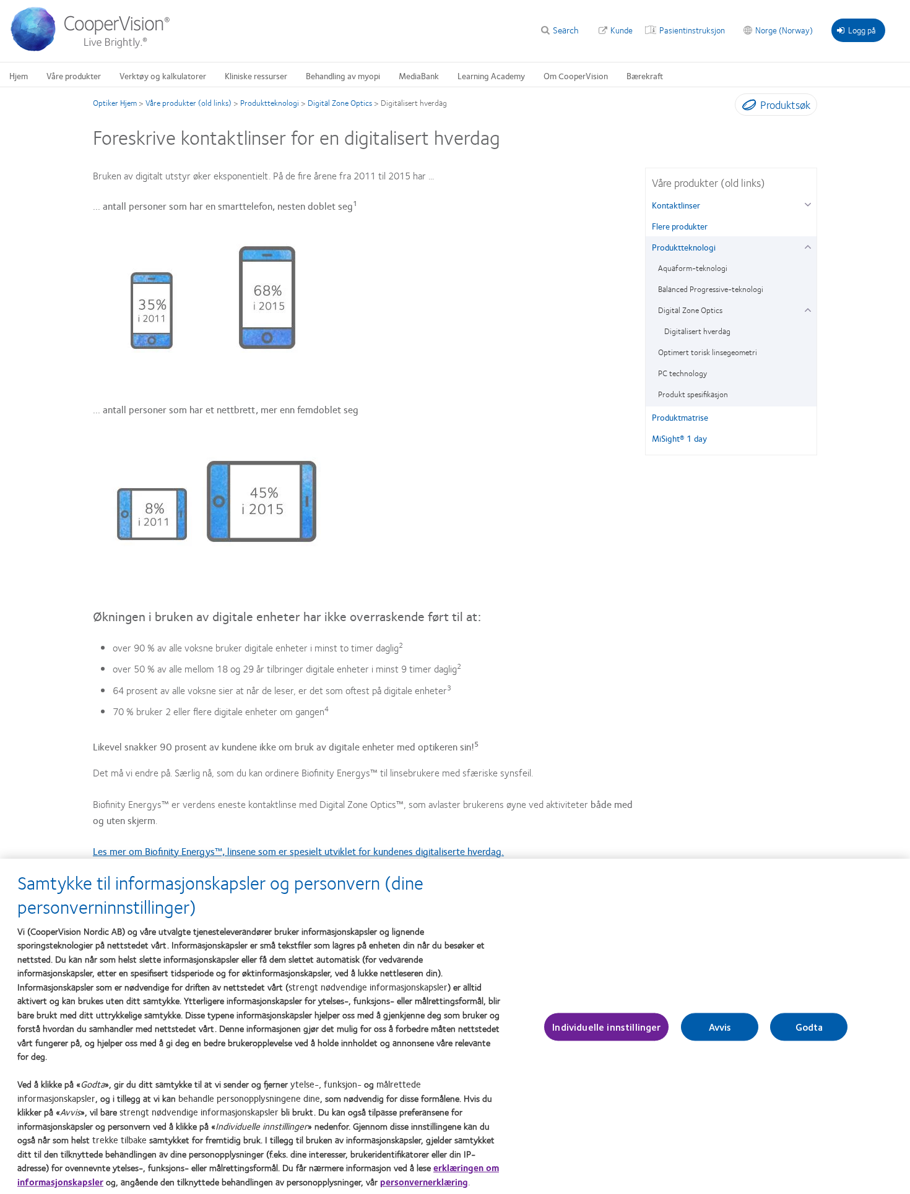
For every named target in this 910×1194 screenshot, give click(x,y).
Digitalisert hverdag (697, 331)
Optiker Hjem (115, 103)
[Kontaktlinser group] (807, 203)
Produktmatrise (680, 417)
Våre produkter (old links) (188, 103)
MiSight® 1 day (679, 438)
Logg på (862, 30)
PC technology (682, 373)
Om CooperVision (576, 75)
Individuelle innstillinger (606, 1027)
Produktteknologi (269, 103)
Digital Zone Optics (340, 103)
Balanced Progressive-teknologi (710, 289)
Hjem (18, 75)
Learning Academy (491, 75)
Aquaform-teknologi (692, 268)
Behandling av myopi (343, 75)
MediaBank (419, 75)
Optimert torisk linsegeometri (707, 352)
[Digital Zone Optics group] (807, 308)
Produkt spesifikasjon (693, 394)
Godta (809, 1027)
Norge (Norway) (784, 30)
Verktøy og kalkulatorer (162, 75)
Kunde (621, 30)
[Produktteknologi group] (807, 245)
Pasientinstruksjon (692, 30)
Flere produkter (680, 226)
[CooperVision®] (96, 48)
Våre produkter (73, 75)
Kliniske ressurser (256, 75)
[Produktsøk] (746, 107)
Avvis (720, 1027)
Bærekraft (644, 75)
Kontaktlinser (676, 205)
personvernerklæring (424, 1181)
